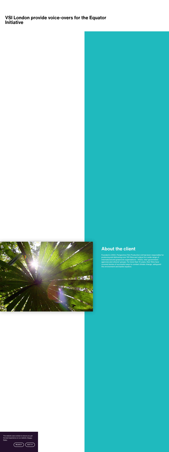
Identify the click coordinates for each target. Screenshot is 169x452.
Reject (19, 444)
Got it (30, 444)
